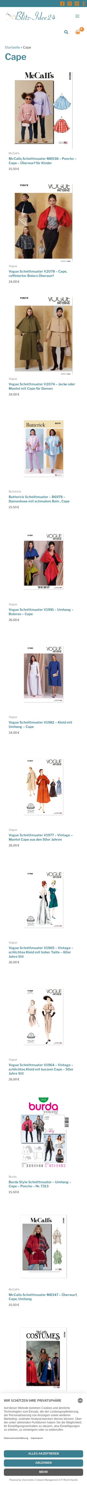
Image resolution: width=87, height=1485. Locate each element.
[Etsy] (84, 3)
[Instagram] (69, 3)
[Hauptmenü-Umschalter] (77, 16)
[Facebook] (62, 3)
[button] (66, 32)
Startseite (12, 47)
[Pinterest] (76, 3)
